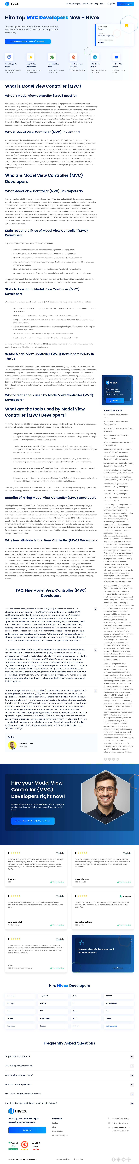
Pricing (103, 4)
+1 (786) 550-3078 (122, 1118)
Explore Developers (73, 4)
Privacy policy (78, 1159)
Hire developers (126, 4)
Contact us (27, 1130)
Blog (96, 4)
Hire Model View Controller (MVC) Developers (27, 41)
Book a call (117, 400)
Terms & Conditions (63, 1159)
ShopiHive (111, 4)
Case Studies (88, 4)
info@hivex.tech (120, 1123)
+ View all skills (111, 1026)
